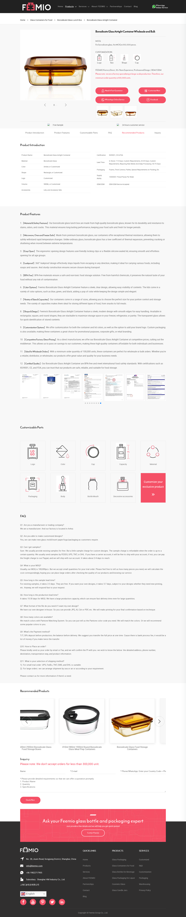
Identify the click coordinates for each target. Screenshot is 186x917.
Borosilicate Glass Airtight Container (102, 20)
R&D (141, 865)
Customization (145, 872)
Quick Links (89, 850)
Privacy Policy (145, 890)
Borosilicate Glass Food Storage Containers (93, 748)
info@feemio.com (34, 865)
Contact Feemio (93, 833)
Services (144, 850)
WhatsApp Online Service (112, 99)
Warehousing (144, 884)
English (30, 893)
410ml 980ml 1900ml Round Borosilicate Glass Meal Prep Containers (42, 748)
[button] (45, 105)
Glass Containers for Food (41, 20)
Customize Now (152, 90)
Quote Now (30, 800)
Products (117, 850)
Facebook (152, 99)
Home (22, 20)
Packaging (143, 878)
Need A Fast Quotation (112, 90)
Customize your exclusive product (153, 484)
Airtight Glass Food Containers (143, 748)
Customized (144, 859)
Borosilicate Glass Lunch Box (69, 20)
